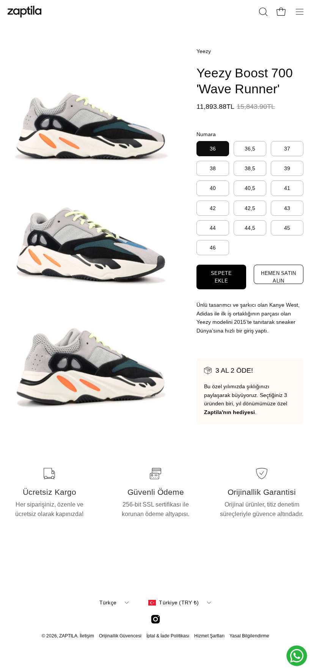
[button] (262, 11)
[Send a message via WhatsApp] (296, 655)
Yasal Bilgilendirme (249, 636)
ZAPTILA (68, 636)
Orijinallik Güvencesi (120, 636)
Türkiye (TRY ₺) (179, 602)
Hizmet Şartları (209, 636)
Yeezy (203, 51)
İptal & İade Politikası (167, 636)
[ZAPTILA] (25, 11)
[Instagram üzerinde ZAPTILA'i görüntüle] (155, 619)
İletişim (87, 636)
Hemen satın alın (278, 277)
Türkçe (108, 602)
